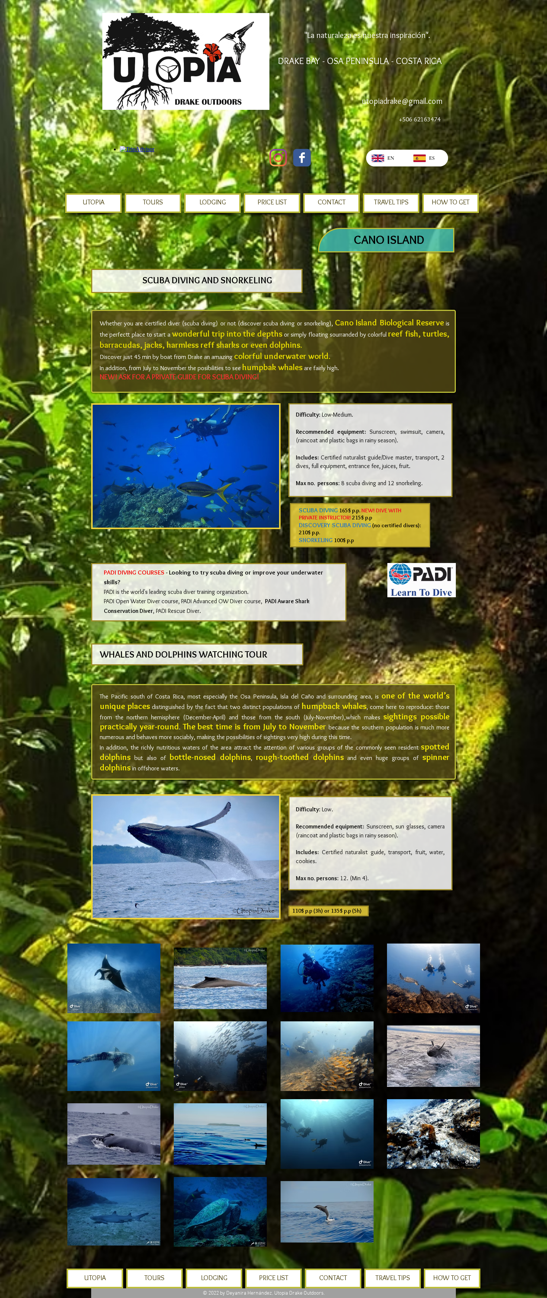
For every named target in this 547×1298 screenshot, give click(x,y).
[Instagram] (278, 157)
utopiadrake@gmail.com (402, 101)
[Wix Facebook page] (302, 157)
